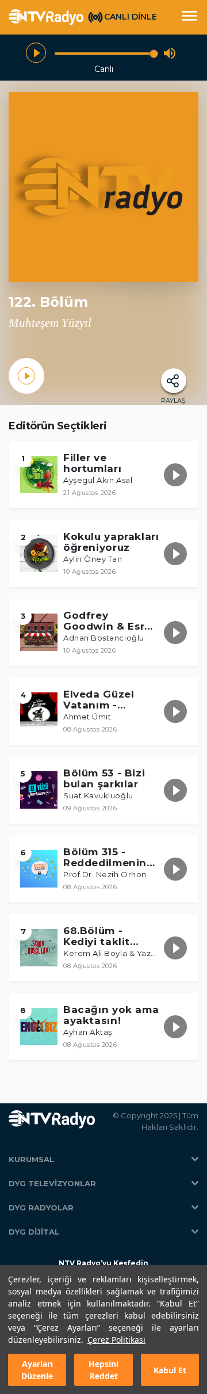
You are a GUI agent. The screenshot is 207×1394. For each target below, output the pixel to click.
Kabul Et (170, 1370)
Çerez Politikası (116, 1339)
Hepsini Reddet (103, 1369)
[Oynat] (36, 53)
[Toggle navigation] (189, 17)
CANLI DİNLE (130, 17)
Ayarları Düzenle (37, 1369)
